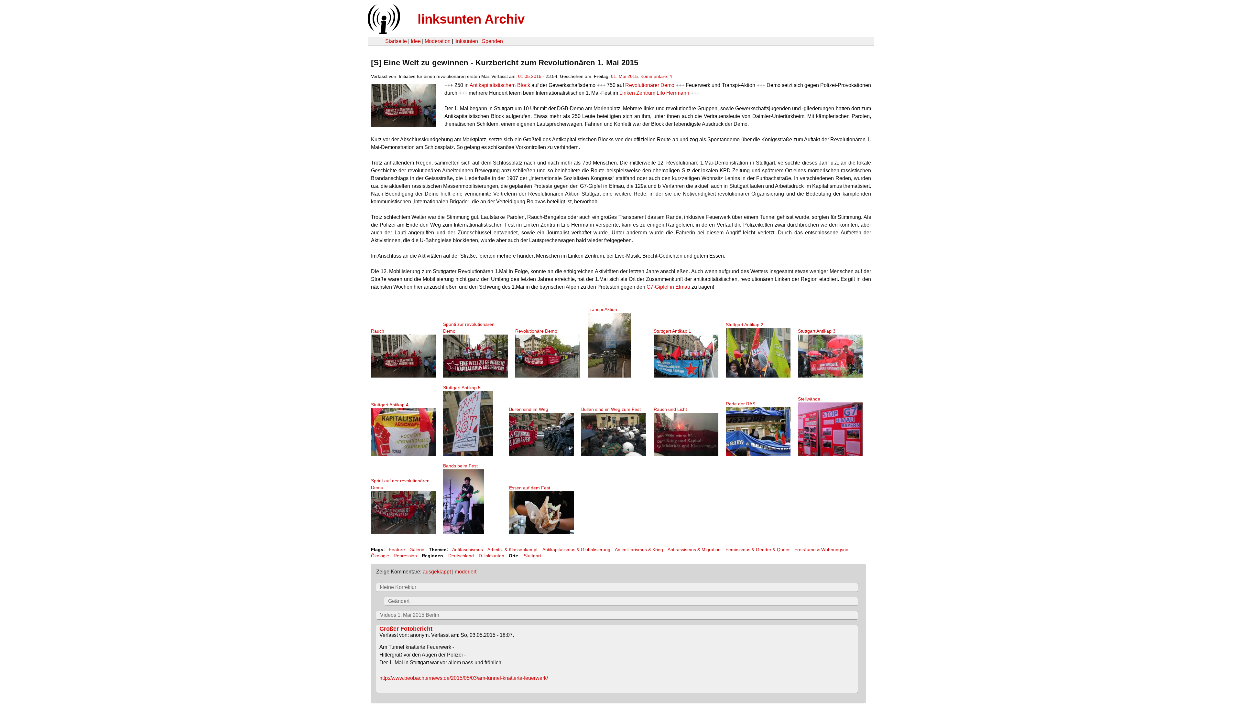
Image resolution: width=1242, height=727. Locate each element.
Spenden (492, 41)
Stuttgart (532, 555)
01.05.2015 (529, 76)
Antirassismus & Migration (694, 549)
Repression (405, 555)
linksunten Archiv (471, 19)
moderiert (465, 571)
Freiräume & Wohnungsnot (822, 549)
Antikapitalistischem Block (500, 85)
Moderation (438, 41)
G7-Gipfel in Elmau (668, 287)
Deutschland (461, 555)
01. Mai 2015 (624, 76)
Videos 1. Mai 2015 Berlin (409, 615)
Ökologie (380, 555)
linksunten (466, 41)
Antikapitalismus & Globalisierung (576, 549)
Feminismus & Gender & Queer (757, 549)
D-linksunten (491, 555)
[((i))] (383, 32)
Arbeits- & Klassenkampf (512, 549)
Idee (416, 41)
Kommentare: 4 (656, 76)
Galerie (416, 549)
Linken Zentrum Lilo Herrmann (654, 93)
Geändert (398, 601)
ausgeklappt (437, 571)
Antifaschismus (467, 549)
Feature (397, 549)
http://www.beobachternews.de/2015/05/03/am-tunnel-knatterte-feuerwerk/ (463, 678)
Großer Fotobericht (405, 628)
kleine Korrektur (398, 587)
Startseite (396, 41)
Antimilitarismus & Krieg (639, 549)
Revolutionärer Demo (649, 85)
